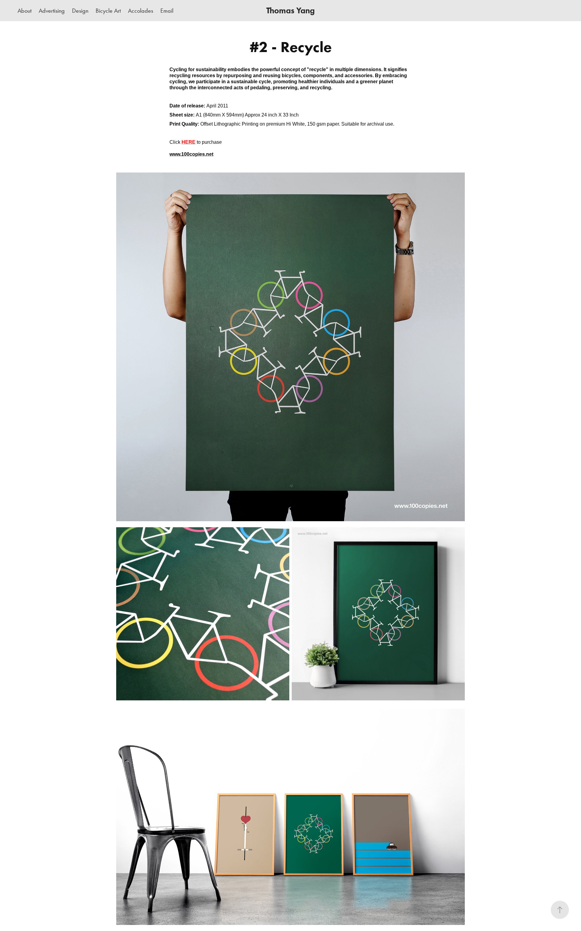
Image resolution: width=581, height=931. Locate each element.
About (24, 10)
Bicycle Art (108, 10)
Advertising (52, 10)
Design (80, 10)
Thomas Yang (290, 10)
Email (166, 10)
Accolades (140, 10)
